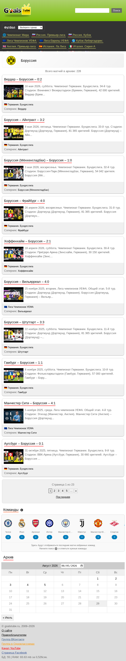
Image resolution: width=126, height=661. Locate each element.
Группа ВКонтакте (13, 639)
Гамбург (22, 392)
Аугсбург (23, 473)
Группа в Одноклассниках (18, 643)
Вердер (22, 108)
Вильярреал (25, 311)
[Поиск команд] (21, 509)
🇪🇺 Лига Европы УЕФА (54, 40)
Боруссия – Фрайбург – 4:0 (24, 201)
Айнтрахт (23, 149)
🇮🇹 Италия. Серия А (82, 46)
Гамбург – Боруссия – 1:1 (23, 362)
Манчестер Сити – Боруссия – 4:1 (29, 403)
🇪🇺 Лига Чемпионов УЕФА (19, 40)
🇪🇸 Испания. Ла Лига (52, 46)
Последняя (63, 497)
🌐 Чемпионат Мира (16, 35)
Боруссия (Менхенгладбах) (33, 189)
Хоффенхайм (25, 270)
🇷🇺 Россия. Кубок (79, 35)
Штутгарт (23, 351)
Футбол (9, 27)
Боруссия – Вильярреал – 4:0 (26, 281)
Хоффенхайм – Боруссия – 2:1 (27, 241)
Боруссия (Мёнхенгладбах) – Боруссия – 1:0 (38, 160)
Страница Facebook (14, 652)
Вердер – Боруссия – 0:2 (23, 79)
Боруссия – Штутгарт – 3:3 (24, 322)
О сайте (7, 630)
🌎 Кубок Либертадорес (87, 40)
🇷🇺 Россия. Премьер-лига (48, 35)
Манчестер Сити (27, 432)
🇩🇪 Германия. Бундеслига (18, 104)
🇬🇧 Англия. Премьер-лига (19, 46)
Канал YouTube (11, 648)
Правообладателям (14, 635)
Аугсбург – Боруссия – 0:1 (23, 443)
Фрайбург (23, 230)
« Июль (7, 617)
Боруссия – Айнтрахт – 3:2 (24, 120)
